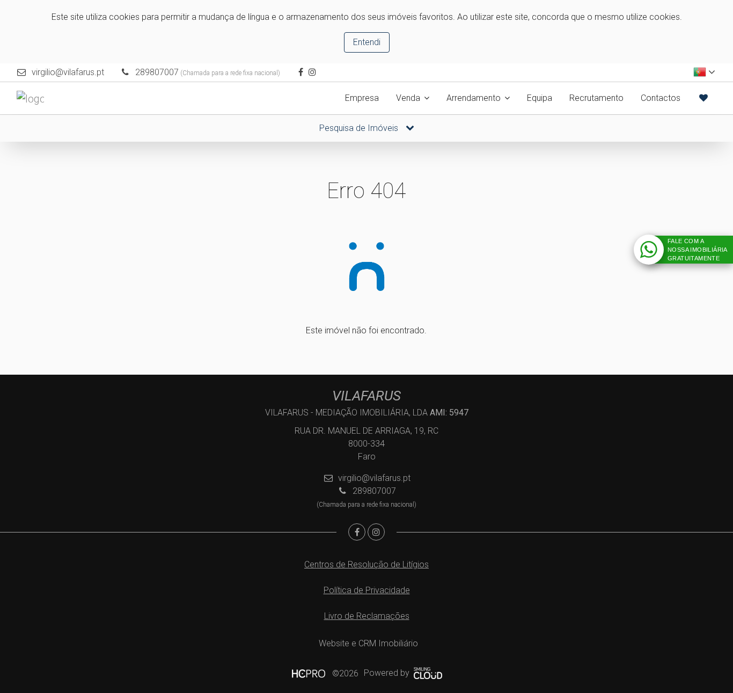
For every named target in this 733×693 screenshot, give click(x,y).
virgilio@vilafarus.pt (68, 72)
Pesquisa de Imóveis (359, 128)
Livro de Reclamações (366, 616)
